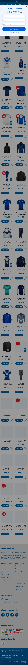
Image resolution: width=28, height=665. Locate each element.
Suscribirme (14, 29)
